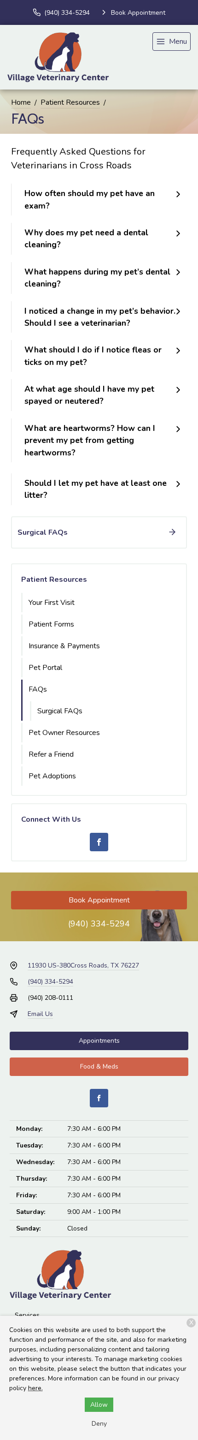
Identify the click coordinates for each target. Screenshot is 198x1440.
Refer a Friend (51, 754)
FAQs (38, 689)
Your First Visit (52, 603)
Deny (99, 1423)
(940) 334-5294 (99, 923)
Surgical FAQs (59, 711)
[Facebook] (99, 842)
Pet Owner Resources (64, 733)
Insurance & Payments (64, 646)
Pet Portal (45, 668)
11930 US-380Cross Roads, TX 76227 (83, 965)
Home (21, 102)
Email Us (40, 1014)
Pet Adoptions (52, 776)
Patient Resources (70, 102)
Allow (99, 1404)
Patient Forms (51, 624)
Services (27, 1315)
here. (35, 1388)
